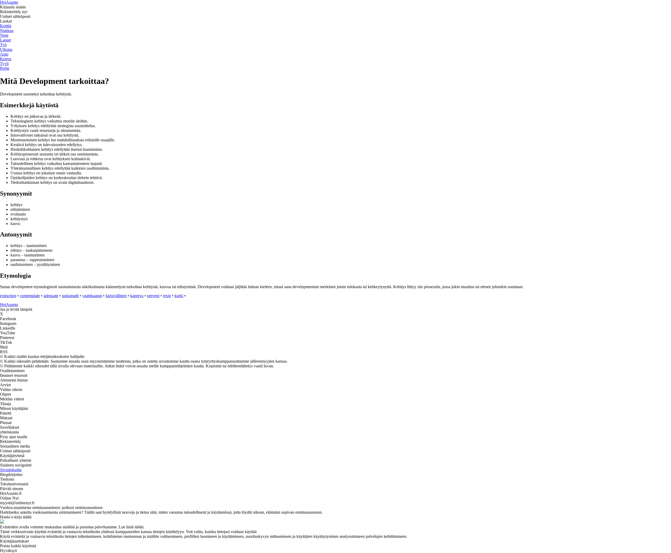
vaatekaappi (92, 295)
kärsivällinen (116, 295)
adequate (51, 295)
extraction (8, 295)
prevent (153, 295)
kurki (179, 295)
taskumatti (70, 295)
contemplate (30, 295)
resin (167, 295)
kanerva (136, 295)
